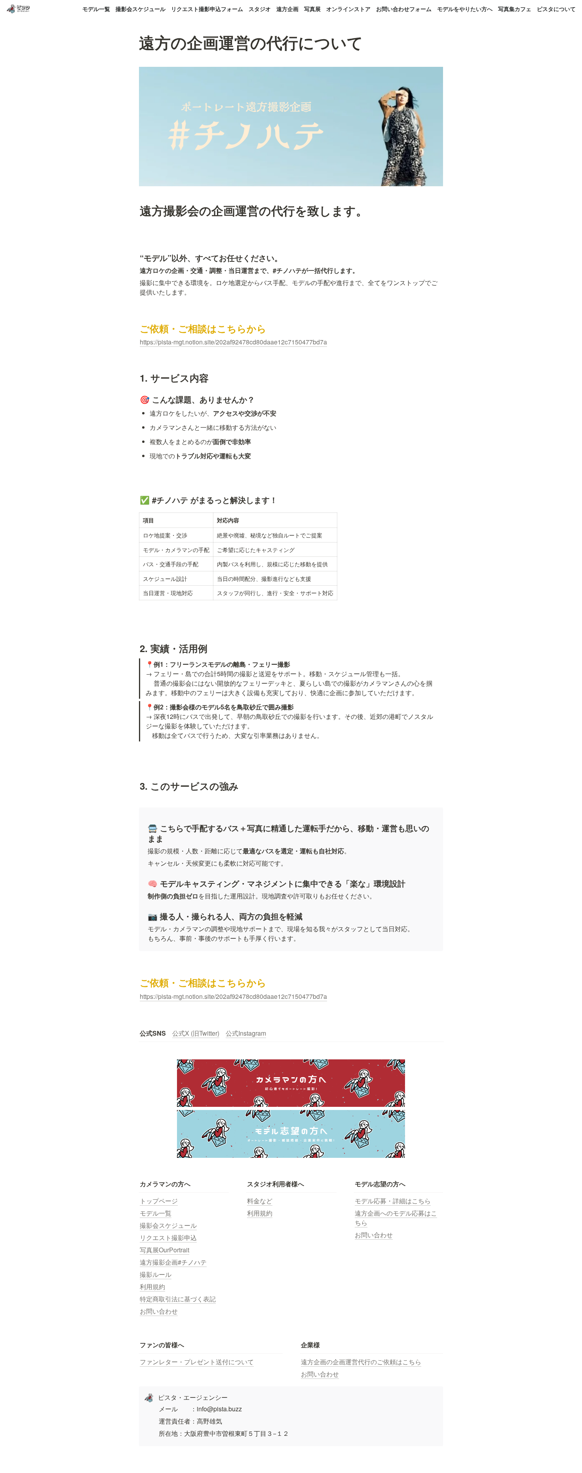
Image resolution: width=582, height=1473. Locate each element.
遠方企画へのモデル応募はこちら (396, 1217)
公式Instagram (246, 1033)
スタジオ (260, 9)
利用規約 (152, 1286)
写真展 (312, 9)
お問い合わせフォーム (404, 9)
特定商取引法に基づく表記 (178, 1298)
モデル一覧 (96, 9)
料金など (259, 1200)
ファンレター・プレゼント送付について (197, 1361)
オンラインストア (348, 9)
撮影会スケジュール (140, 9)
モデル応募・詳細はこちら (393, 1200)
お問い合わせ (159, 1311)
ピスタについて (556, 9)
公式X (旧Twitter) (195, 1033)
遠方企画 (287, 9)
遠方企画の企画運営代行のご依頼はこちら (361, 1361)
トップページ (159, 1200)
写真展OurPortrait (164, 1249)
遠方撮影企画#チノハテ (173, 1262)
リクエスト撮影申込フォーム (207, 9)
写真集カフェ (514, 9)
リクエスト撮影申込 (168, 1237)
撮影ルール (155, 1274)
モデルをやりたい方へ (465, 9)
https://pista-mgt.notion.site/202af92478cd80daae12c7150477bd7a (233, 341)
